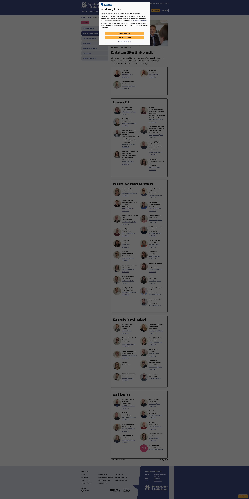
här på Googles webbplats (140, 20)
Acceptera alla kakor (124, 33)
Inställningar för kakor (124, 42)
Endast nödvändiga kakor (124, 37)
